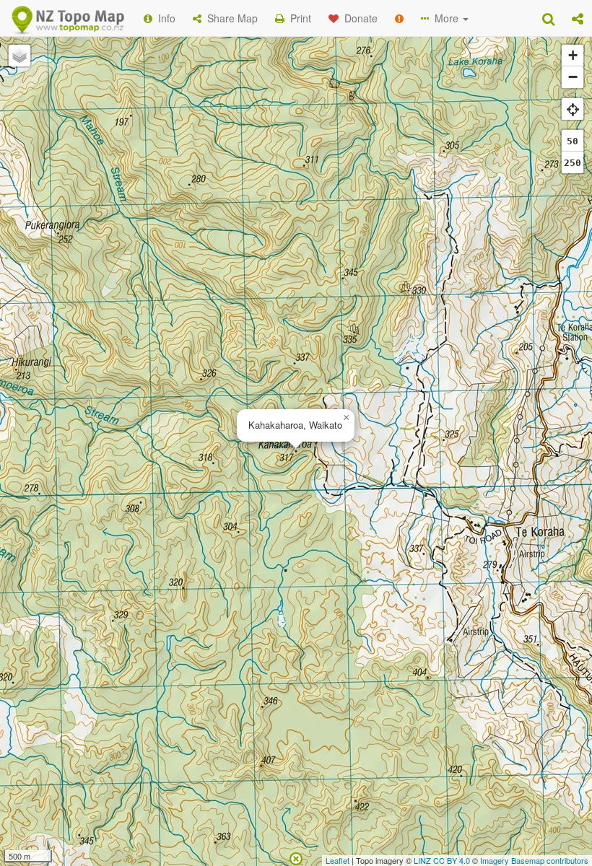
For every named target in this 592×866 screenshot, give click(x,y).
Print (297, 18)
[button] (577, 18)
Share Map (229, 18)
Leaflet (337, 860)
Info (163, 18)
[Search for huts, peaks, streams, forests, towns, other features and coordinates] (548, 18)
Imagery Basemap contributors (534, 860)
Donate (358, 18)
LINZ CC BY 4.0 (442, 860)
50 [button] (572, 141)
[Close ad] (296, 857)
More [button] (445, 18)
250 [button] (572, 162)
